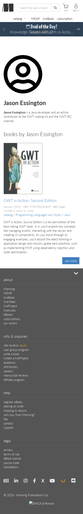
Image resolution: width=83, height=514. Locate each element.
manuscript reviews (16, 375)
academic (10, 362)
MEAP (35, 18)
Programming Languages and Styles (38, 215)
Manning (9, 289)
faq (6, 419)
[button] (4, 29)
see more (71, 261)
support (8, 427)
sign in (76, 10)
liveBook (48, 18)
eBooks (8, 314)
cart (66, 10)
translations (11, 467)
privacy (8, 450)
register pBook (13, 402)
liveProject (10, 306)
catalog (17, 18)
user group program (16, 349)
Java (67, 215)
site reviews (15, 345)
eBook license (12, 458)
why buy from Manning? (19, 415)
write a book (11, 354)
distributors (11, 366)
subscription (64, 18)
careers (8, 371)
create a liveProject (16, 358)
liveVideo (9, 301)
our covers (10, 323)
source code (11, 463)
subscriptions (12, 319)
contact (8, 423)
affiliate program (14, 379)
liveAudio (10, 310)
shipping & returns (15, 410)
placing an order (14, 406)
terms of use (12, 454)
